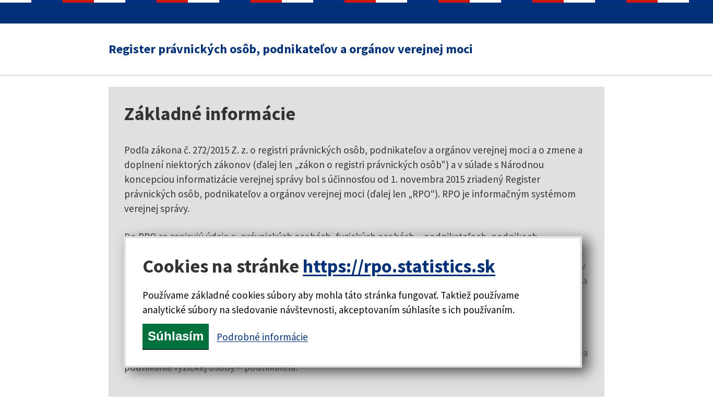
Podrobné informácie (262, 337)
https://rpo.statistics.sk (399, 266)
